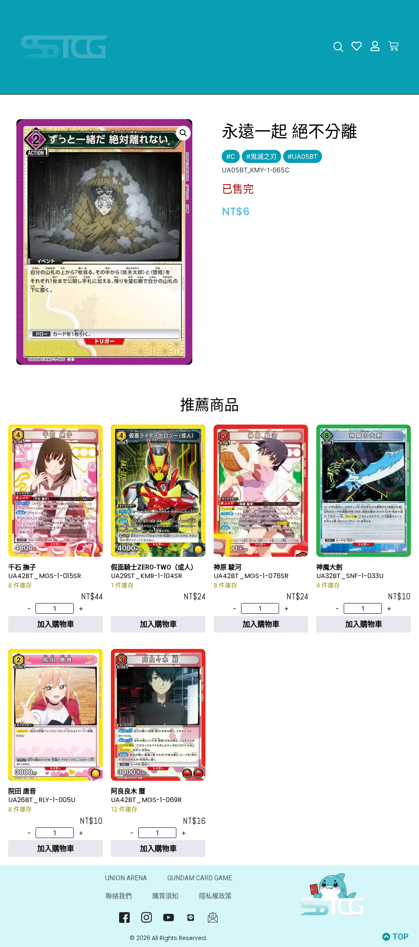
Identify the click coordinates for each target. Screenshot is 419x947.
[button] (183, 133)
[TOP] (386, 937)
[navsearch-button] (338, 48)
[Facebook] (124, 917)
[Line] (190, 917)
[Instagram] (146, 917)
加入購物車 (55, 624)
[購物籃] (393, 46)
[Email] (213, 917)
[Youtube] (168, 917)
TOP (400, 937)
